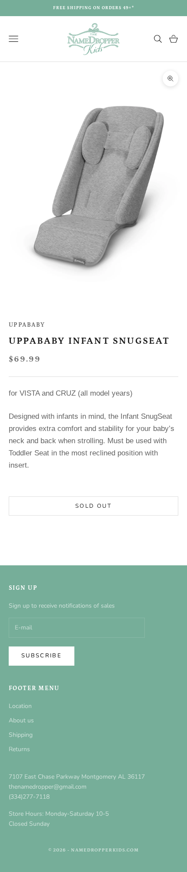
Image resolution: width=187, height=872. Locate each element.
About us (21, 720)
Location (20, 706)
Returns (19, 749)
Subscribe (41, 656)
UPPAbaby (27, 324)
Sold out (93, 506)
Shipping (21, 735)
